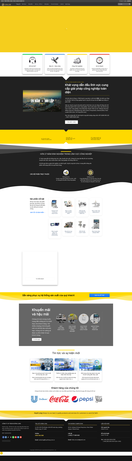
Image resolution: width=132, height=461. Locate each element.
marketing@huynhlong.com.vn (47, 440)
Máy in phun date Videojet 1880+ (96, 232)
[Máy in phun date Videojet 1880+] (96, 224)
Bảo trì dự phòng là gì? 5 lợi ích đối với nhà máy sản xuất (41, 374)
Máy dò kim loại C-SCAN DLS (68, 232)
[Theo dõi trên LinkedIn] (18, 437)
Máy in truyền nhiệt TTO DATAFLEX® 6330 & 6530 (55, 233)
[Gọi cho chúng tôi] (126, 1)
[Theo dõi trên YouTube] (130, 1)
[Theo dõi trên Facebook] (119, 1)
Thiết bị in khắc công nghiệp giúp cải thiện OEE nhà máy (66, 374)
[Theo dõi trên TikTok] (122, 1)
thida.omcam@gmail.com (78, 439)
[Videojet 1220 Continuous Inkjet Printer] (55, 204)
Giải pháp (46, 4)
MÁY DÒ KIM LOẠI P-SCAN (82, 232)
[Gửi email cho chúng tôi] (11, 437)
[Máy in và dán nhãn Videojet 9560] (68, 204)
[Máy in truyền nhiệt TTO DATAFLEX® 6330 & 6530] (55, 224)
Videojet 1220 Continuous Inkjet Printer (54, 212)
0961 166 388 (39, 435)
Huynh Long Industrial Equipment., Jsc (47, 450)
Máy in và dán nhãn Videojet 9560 (68, 212)
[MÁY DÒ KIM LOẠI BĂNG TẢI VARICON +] (82, 204)
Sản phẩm (30, 4)
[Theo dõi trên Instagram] (6, 437)
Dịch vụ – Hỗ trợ (38, 4)
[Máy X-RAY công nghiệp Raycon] (96, 204)
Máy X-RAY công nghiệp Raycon (96, 211)
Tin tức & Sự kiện (54, 4)
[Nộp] (129, 4)
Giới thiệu (24, 4)
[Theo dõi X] (123, 1)
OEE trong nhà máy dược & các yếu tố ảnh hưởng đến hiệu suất (90, 374)
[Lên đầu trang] (1, 453)
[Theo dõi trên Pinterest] (127, 1)
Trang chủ (18, 4)
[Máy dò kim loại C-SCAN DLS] (68, 224)
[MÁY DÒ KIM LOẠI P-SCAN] (82, 224)
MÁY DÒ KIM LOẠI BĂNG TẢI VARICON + (82, 212)
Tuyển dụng (67, 4)
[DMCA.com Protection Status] (6, 440)
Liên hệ (61, 4)
